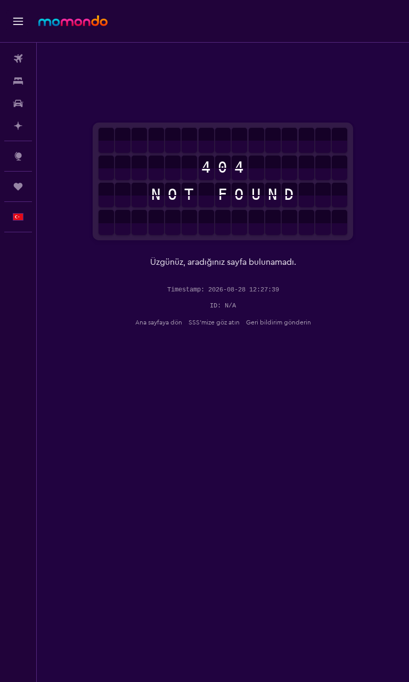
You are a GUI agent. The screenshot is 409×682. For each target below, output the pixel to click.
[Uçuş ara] (18, 58)
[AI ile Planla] (18, 125)
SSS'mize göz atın (214, 322)
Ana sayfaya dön (158, 322)
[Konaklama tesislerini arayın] (18, 81)
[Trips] (18, 186)
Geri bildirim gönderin (278, 322)
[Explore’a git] (18, 156)
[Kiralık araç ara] (18, 103)
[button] (18, 21)
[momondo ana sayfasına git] (73, 20)
